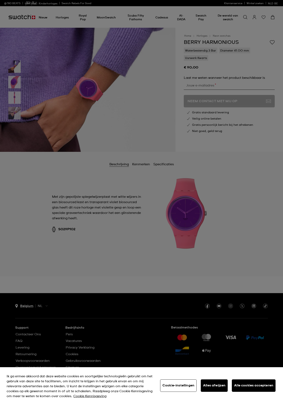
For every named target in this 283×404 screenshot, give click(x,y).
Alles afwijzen (214, 385)
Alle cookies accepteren (253, 385)
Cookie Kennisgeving (89, 396)
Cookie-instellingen (178, 385)
